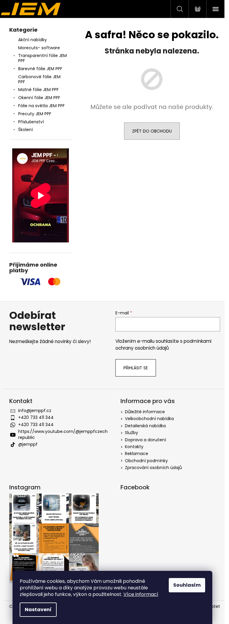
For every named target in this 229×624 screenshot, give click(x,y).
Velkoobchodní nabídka (149, 419)
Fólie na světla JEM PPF (41, 106)
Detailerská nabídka (145, 426)
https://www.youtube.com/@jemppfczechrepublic (63, 434)
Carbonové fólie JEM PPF (39, 79)
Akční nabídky (32, 40)
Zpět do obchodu (152, 131)
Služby (131, 433)
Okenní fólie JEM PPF (39, 98)
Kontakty (134, 447)
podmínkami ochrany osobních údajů (163, 344)
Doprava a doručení (145, 440)
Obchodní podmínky (146, 461)
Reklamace (136, 454)
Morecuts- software (39, 48)
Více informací (140, 594)
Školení (25, 130)
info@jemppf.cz (34, 411)
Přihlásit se (135, 368)
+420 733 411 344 (36, 417)
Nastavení (38, 609)
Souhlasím (187, 585)
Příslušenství (31, 122)
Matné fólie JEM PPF (38, 90)
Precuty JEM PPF (34, 114)
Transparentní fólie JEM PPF (42, 58)
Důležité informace (145, 412)
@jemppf (28, 444)
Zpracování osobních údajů (153, 468)
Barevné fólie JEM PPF (40, 69)
